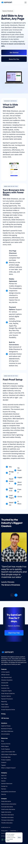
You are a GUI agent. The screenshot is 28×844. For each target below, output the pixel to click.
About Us (3, 775)
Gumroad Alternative (7, 806)
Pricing (3, 714)
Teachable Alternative (7, 817)
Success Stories (5, 743)
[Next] (16, 595)
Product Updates (6, 759)
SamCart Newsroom (6, 783)
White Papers (5, 746)
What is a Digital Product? (8, 767)
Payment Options (6, 696)
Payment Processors (7, 698)
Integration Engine (6, 690)
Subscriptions (5, 707)
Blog (2, 741)
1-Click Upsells (5, 672)
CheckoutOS (4, 682)
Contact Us (4, 786)
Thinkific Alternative (6, 822)
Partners (3, 789)
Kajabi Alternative (6, 812)
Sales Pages (4, 704)
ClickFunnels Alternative (8, 809)
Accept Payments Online (8, 709)
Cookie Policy (13, 830)
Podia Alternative (6, 801)
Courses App (4, 685)
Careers (3, 781)
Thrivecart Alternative (7, 820)
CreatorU (3, 762)
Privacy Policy (4, 830)
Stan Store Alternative (7, 814)
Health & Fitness (5, 726)
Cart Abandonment (6, 677)
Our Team (4, 778)
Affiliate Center (5, 674)
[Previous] (12, 595)
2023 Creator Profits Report (9, 754)
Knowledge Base (6, 757)
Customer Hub (5, 688)
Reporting (4, 701)
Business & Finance (6, 728)
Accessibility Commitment (8, 791)
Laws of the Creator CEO (8, 751)
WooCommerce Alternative (8, 804)
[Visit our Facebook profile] (2, 840)
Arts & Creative (5, 734)
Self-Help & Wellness (7, 731)
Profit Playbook (5, 749)
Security (3, 794)
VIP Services (5, 718)
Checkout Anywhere (6, 680)
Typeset (3, 765)
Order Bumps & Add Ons (8, 693)
